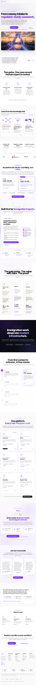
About (23, 655)
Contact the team (6, 675)
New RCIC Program (16, 656)
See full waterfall (23, 188)
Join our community (17, 577)
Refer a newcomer (24, 536)
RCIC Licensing (32, 657)
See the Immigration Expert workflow (10, 242)
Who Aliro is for (24, 656)
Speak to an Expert (24, 659)
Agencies (9, 657)
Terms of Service (32, 656)
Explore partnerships (26, 496)
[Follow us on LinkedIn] (2, 664)
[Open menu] (2, 1)
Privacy (16, 681)
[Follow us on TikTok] (4, 664)
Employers (9, 658)
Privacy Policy (32, 655)
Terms (18, 681)
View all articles (31, 114)
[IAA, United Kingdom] (21, 679)
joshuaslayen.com (14, 63)
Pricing (16, 658)
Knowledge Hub (17, 660)
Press (21, 681)
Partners (16, 659)
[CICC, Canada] (17, 679)
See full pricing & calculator (17, 196)
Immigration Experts (10, 655)
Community (24, 657)
